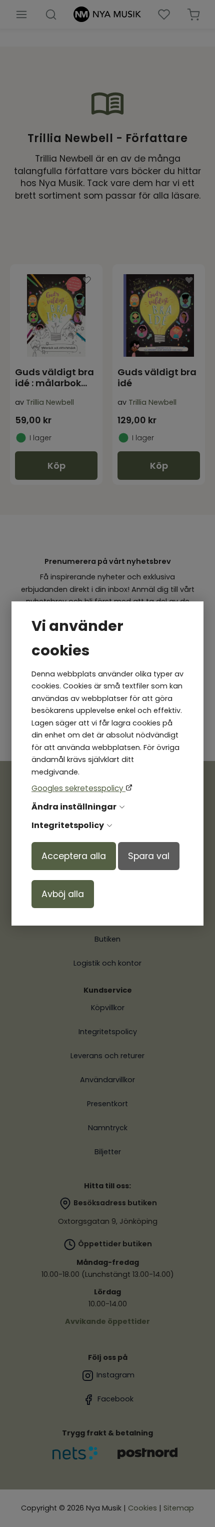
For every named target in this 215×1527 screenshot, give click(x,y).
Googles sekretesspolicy (79, 788)
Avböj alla (63, 894)
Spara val (149, 856)
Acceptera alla (74, 856)
